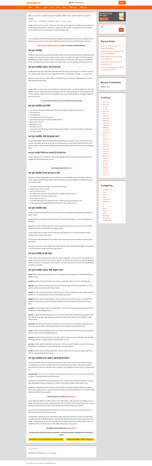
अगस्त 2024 (106, 158)
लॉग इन (48, 453)
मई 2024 (105, 165)
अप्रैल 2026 (106, 111)
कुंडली (45, 7)
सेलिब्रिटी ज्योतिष (107, 220)
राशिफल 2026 (73, 7)
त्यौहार (64, 7)
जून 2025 (105, 135)
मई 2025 (105, 137)
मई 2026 (105, 109)
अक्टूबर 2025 (106, 125)
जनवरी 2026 (106, 118)
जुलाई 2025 (106, 132)
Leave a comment (67, 21)
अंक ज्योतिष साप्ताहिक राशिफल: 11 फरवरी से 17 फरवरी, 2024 (80, 440)
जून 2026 (105, 107)
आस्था (104, 192)
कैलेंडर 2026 (83, 7)
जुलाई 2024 (106, 161)
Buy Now (105, 19)
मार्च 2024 (105, 170)
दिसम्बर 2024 (106, 149)
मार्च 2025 (105, 142)
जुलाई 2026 (106, 104)
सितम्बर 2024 (106, 156)
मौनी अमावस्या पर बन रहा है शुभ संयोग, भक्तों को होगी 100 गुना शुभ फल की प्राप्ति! (46, 440)
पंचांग (58, 7)
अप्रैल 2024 (106, 168)
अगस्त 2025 (106, 130)
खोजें (102, 27)
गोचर (52, 7)
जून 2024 (105, 163)
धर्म (103, 204)
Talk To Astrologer (76, 2)
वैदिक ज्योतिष (106, 216)
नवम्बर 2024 (106, 151)
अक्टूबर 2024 (106, 154)
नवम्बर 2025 (106, 123)
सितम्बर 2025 (106, 128)
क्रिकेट (104, 194)
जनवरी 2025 (106, 147)
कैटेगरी (37, 7)
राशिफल (30, 7)
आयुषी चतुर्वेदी (42, 21)
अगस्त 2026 (106, 102)
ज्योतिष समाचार (52, 21)
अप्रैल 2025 (106, 139)
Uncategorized (107, 190)
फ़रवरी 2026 (106, 116)
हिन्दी (121, 3)
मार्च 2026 (105, 114)
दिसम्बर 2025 (106, 121)
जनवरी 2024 (106, 175)
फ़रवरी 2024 (106, 172)
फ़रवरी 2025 (106, 144)
